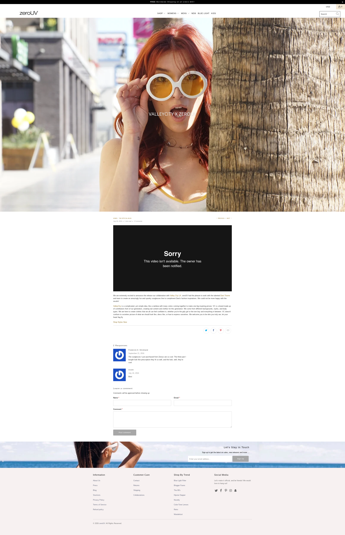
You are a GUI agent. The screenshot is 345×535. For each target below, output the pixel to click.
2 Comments (138, 221)
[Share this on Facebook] (213, 331)
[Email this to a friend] (228, 331)
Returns (136, 485)
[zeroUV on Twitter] (216, 490)
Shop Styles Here (120, 322)
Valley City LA (175, 296)
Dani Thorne (225, 296)
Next (228, 218)
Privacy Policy (98, 500)
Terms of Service (99, 505)
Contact (136, 481)
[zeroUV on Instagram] (231, 490)
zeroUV (102, 523)
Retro (176, 509)
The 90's (177, 490)
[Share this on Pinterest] (221, 331)
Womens (172, 13)
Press (95, 485)
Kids (213, 13)
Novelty (177, 500)
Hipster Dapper (179, 495)
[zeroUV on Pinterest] (226, 490)
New (194, 13)
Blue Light (203, 13)
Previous (221, 218)
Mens (184, 13)
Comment (118, 409)
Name (116, 398)
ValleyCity (117, 306)
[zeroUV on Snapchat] (236, 490)
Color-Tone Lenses (181, 505)
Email (177, 398)
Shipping (136, 490)
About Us (96, 481)
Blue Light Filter (180, 481)
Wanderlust (178, 514)
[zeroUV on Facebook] (221, 490)
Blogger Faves (179, 485)
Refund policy (98, 509)
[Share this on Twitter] (206, 331)
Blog (94, 490)
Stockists (96, 495)
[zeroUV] (29, 12)
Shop (160, 13)
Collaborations (138, 495)
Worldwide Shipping (163, 2)
